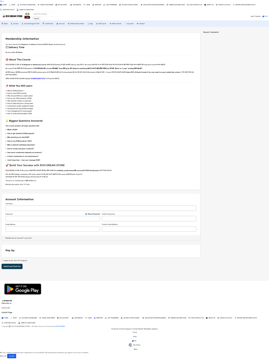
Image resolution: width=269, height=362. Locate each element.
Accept (11, 356)
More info (3, 356)
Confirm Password (108, 214)
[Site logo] (13, 16)
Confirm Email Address (110, 224)
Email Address (10, 224)
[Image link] (7, 301)
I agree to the (15, 261)
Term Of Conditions (20, 261)
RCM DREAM (60, 326)
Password (8, 214)
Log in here (28, 238)
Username (9, 204)
